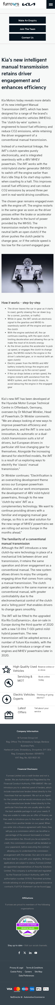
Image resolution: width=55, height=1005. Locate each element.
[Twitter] (25, 953)
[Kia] (28, 4)
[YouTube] (36, 953)
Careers (28, 971)
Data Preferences (26, 975)
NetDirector (15, 997)
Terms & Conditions (34, 967)
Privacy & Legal (16, 967)
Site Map (38, 971)
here (48, 886)
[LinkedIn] (30, 953)
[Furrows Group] (11, 4)
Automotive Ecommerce (34, 997)
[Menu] (51, 4)
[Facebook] (19, 953)
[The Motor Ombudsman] (27, 936)
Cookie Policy (16, 971)
